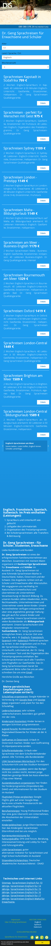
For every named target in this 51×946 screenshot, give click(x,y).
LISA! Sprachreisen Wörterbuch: (19, 761)
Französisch (37, 637)
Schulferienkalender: (13, 750)
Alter (4, 43)
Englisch (25, 637)
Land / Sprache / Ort (11, 53)
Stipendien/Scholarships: (15, 860)
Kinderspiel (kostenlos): (14, 721)
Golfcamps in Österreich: (15, 739)
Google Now (25, 699)
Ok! (42, 942)
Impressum (15, 919)
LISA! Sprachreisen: (12, 849)
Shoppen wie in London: (14, 768)
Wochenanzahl (9, 62)
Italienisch (23, 640)
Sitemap (6, 882)
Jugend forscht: (10, 728)
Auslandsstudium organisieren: (18, 782)
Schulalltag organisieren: (15, 696)
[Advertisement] (25, 480)
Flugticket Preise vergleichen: (17, 796)
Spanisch (6, 640)
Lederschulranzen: (11, 710)
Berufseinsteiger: (11, 810)
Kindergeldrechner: (12, 824)
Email (29, 672)
